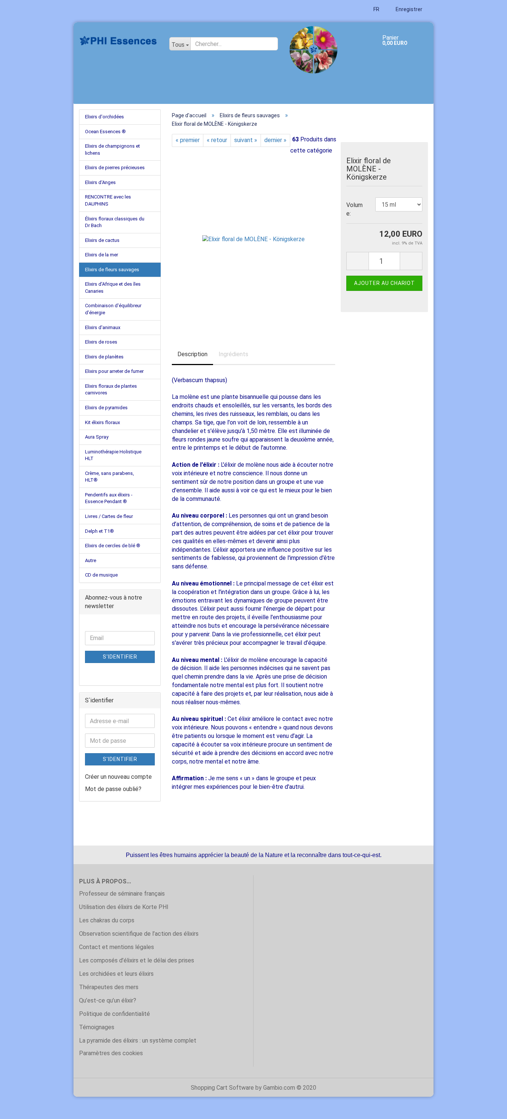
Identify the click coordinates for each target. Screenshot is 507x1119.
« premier (188, 140)
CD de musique (101, 575)
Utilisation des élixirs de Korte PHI (124, 906)
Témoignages (96, 1027)
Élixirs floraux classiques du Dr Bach (114, 222)
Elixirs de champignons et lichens (112, 149)
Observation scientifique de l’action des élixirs (139, 933)
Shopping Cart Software (222, 1087)
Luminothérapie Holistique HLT (113, 455)
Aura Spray (96, 437)
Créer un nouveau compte (118, 776)
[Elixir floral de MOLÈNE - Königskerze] (253, 239)
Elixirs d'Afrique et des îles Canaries (113, 287)
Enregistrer (408, 9)
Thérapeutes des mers (108, 987)
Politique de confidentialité (114, 1013)
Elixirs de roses (101, 342)
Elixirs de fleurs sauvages (112, 269)
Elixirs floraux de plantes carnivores (111, 389)
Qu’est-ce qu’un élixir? (107, 1000)
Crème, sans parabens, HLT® (109, 476)
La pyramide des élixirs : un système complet (137, 1040)
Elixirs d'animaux (102, 327)
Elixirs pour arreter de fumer (114, 371)
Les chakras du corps (106, 920)
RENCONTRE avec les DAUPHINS (108, 200)
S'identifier (120, 657)
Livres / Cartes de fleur (109, 516)
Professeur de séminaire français (122, 893)
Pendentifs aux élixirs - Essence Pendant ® (109, 498)
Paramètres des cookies (111, 1053)
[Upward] (486, 1108)
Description (192, 354)
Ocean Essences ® (105, 131)
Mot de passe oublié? (113, 789)
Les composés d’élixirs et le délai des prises (136, 960)
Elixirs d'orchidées (104, 116)
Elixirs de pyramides (106, 407)
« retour (217, 140)
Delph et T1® (99, 531)
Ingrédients (233, 354)
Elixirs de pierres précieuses (115, 167)
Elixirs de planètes (104, 357)
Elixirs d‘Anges (100, 182)
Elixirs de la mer (101, 254)
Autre (90, 560)
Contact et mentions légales (116, 947)
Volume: (354, 209)
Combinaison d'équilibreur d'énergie (113, 309)
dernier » (275, 140)
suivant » (245, 140)
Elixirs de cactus (102, 240)
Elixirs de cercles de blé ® (112, 545)
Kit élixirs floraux (102, 422)
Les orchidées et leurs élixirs (116, 973)
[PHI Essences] (118, 40)
